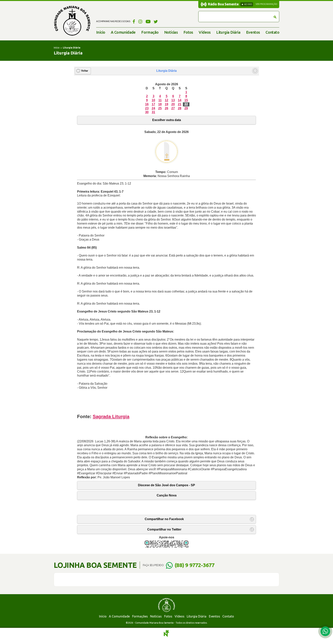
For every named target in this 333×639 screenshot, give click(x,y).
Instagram (140, 21)
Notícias (171, 32)
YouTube (148, 21)
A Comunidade (123, 32)
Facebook (133, 21)
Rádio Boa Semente (223, 4)
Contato (272, 32)
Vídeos (204, 32)
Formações (140, 616)
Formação (149, 32)
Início (100, 32)
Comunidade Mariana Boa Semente (72, 21)
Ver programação (266, 4)
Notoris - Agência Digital (166, 633)
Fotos (188, 32)
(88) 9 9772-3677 (194, 565)
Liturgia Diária (228, 32)
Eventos (253, 32)
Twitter (155, 21)
